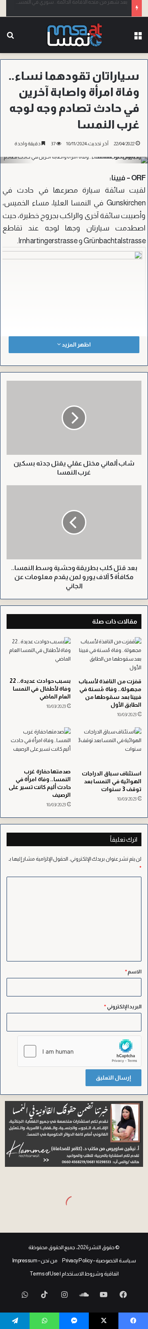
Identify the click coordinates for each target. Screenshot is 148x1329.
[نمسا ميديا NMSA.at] (74, 35)
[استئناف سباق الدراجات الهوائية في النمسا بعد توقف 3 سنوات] (109, 746)
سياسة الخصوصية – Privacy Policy (99, 1260)
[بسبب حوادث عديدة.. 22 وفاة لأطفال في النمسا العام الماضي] (39, 655)
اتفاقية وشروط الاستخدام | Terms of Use (74, 1274)
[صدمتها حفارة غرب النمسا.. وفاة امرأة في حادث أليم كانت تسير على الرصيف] (39, 745)
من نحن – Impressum (35, 1260)
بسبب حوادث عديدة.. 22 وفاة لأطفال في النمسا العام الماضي (40, 688)
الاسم (133, 971)
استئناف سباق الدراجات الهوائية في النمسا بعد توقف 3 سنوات (111, 781)
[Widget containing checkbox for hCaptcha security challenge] (79, 1051)
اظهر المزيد (75, 344)
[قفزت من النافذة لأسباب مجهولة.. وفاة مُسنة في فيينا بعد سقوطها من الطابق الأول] (109, 655)
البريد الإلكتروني (122, 1006)
